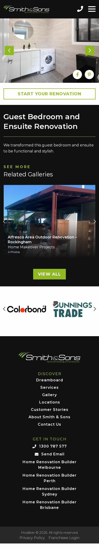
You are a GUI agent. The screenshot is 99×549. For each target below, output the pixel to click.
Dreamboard (49, 380)
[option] (49, 50)
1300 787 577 (53, 446)
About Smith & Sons (49, 417)
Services (49, 388)
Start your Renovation (49, 93)
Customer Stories (49, 410)
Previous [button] (4, 221)
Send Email (52, 454)
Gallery (49, 395)
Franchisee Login (64, 538)
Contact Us (49, 425)
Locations (49, 402)
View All (49, 274)
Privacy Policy (32, 538)
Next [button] (95, 221)
